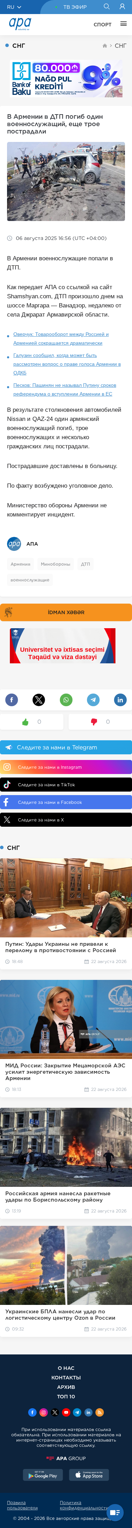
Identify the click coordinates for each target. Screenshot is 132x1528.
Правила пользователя (22, 1505)
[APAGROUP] (66, 1458)
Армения (20, 564)
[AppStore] (89, 1475)
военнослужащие (30, 580)
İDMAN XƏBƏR (66, 612)
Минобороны (55, 564)
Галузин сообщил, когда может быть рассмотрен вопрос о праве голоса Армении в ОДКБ (67, 364)
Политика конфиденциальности (84, 1505)
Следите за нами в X (41, 819)
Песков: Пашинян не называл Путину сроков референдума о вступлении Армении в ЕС (64, 389)
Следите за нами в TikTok (46, 784)
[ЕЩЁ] (122, 24)
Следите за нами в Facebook (50, 802)
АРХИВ (66, 1387)
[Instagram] (43, 1413)
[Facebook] (32, 1413)
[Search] (106, 7)
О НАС (66, 1368)
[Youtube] (66, 1413)
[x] (55, 1413)
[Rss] (99, 1413)
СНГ (121, 46)
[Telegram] (77, 1413)
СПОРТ (103, 24)
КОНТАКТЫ (66, 1377)
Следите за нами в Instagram (50, 767)
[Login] (122, 7)
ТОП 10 (66, 1396)
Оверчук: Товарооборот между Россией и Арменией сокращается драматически (61, 338)
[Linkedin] (88, 1413)
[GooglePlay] (43, 1475)
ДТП (85, 564)
